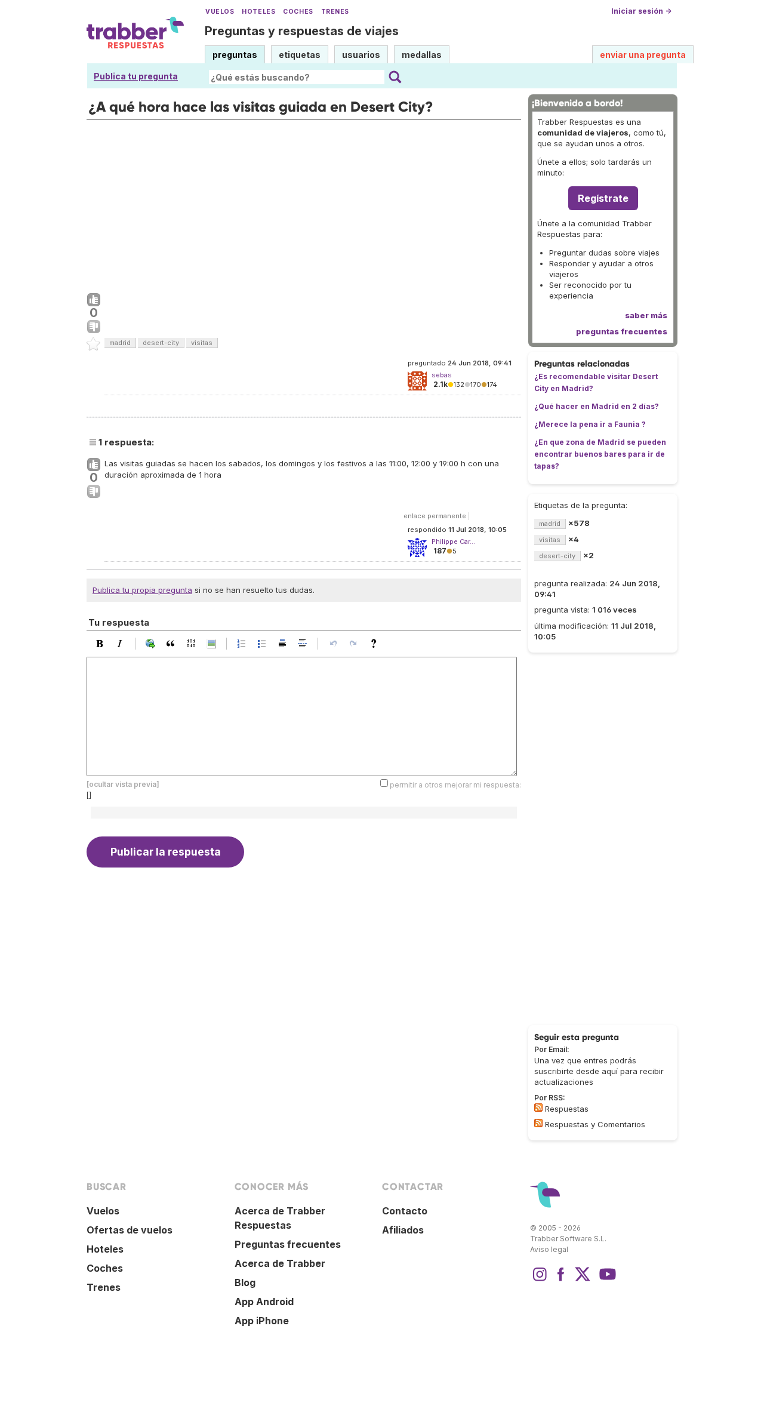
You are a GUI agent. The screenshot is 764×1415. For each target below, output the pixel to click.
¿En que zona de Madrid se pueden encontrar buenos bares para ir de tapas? (600, 454)
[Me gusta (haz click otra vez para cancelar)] (94, 300)
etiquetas (300, 55)
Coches (298, 12)
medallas (422, 55)
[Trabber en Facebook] (561, 1280)
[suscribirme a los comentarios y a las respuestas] (538, 1123)
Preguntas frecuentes (288, 1244)
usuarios (361, 55)
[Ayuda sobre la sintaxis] (377, 644)
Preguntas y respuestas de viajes (302, 31)
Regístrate (603, 198)
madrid (120, 343)
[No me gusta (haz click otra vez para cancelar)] (94, 327)
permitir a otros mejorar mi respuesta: (455, 784)
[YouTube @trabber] (605, 1280)
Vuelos (219, 12)
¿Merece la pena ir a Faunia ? (590, 424)
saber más (646, 315)
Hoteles (258, 12)
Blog (245, 1282)
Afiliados (403, 1230)
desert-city (161, 343)
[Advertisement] (304, 203)
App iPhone (262, 1321)
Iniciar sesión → (641, 11)
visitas (201, 343)
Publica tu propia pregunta (142, 590)
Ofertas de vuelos (129, 1230)
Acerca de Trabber (280, 1263)
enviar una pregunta (643, 55)
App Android (264, 1302)
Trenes (335, 12)
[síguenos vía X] (582, 1280)
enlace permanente (434, 516)
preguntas (234, 55)
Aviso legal (549, 1249)
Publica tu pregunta (136, 76)
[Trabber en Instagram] (539, 1280)
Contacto (404, 1211)
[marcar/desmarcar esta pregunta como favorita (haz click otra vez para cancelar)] (94, 344)
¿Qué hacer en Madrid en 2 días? (596, 406)
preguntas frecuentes (621, 331)
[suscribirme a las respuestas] (538, 1107)
